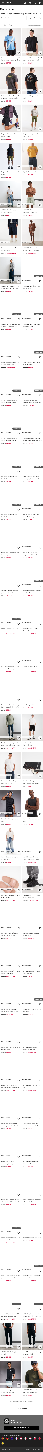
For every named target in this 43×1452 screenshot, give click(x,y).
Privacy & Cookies (31, 1449)
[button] (2, 1438)
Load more (21, 1408)
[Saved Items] (35, 2)
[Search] (24, 2)
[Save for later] (18, 52)
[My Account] (30, 2)
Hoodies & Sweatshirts (9, 18)
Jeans (23, 18)
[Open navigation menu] (3, 2)
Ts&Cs (39, 1449)
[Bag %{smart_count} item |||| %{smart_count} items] (40, 2)
